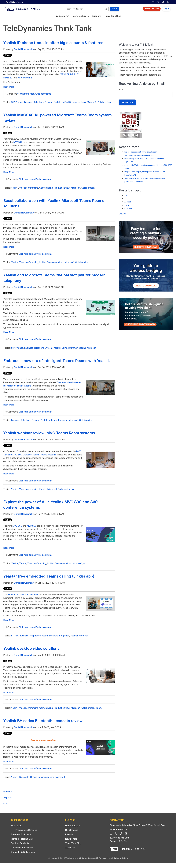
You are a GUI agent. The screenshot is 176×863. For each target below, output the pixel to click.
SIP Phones (17, 102)
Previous (7, 791)
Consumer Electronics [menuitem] (22, 847)
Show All (122, 214)
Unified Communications (74, 102)
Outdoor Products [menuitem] (20, 843)
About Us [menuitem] (70, 847)
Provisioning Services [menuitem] (26, 830)
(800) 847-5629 (16, 2)
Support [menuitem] (70, 820)
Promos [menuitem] (69, 834)
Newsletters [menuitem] (71, 838)
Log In (166, 9)
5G (125, 195)
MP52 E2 (64, 74)
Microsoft (91, 102)
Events (42, 489)
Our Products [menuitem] (19, 820)
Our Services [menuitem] (71, 830)
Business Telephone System (38, 102)
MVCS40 (18, 142)
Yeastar (74, 635)
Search (114, 9)
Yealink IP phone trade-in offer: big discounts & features (53, 42)
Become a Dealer (152, 9)
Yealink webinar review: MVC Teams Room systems (49, 433)
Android (127, 202)
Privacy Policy (121, 858)
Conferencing (46, 187)
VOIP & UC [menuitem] (16, 825)
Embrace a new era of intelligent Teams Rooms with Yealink (56, 360)
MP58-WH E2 (25, 77)
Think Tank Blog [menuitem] (73, 843)
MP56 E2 (8, 77)
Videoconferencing (28, 187)
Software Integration (59, 635)
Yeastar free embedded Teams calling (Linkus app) (48, 576)
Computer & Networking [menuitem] (23, 852)
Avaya (126, 205)
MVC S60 (17, 525)
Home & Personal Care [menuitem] (22, 838)
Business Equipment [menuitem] (21, 834)
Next (5, 803)
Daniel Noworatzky (24, 49)
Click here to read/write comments (34, 93)
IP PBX (14, 635)
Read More (8, 86)
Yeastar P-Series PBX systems (22, 594)
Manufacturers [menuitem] (72, 825)
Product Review (62, 187)
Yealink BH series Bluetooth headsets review (43, 720)
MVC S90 (31, 525)
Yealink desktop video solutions (31, 648)
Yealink (57, 102)
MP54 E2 (74, 74)
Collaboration (104, 102)
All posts (7, 797)
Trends (22, 563)
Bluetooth (24, 777)
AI (73, 489)
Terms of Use (105, 858)
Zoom (99, 708)
